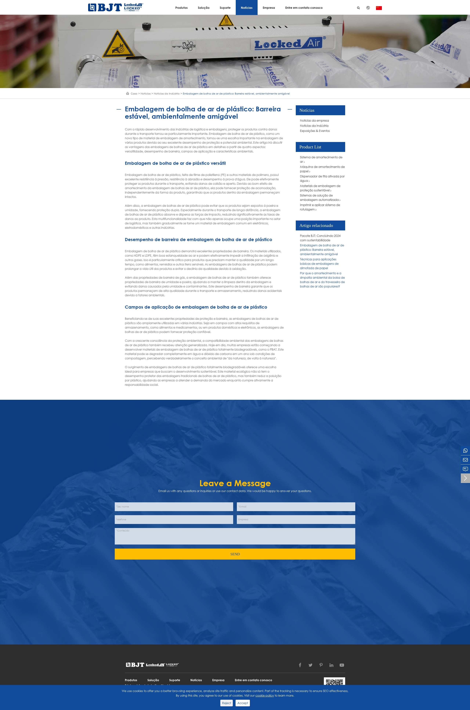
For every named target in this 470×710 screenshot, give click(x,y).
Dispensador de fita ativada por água (322, 178)
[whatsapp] (465, 450)
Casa (134, 93)
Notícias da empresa (314, 120)
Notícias (246, 7)
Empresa (269, 7)
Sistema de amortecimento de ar (321, 159)
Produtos (181, 7)
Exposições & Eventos (315, 131)
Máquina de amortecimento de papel (322, 169)
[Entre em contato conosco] (465, 469)
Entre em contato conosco (304, 7)
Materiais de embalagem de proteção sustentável (320, 188)
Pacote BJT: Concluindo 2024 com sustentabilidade (320, 238)
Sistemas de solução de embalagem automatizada (319, 197)
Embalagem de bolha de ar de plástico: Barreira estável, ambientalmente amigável (236, 93)
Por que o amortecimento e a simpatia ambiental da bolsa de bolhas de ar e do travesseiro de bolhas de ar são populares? (322, 279)
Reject (226, 703)
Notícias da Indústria (167, 93)
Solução (203, 7)
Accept (242, 703)
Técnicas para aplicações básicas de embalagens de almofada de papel (319, 263)
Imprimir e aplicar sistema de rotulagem (320, 207)
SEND (235, 554)
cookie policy (264, 695)
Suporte (225, 7)
